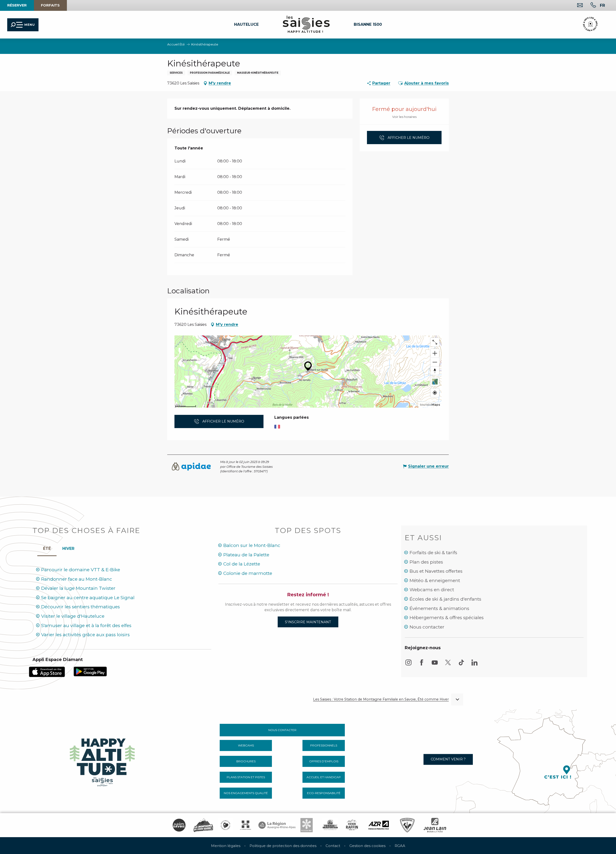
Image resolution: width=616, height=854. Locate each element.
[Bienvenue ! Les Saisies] (103, 761)
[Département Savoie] (245, 825)
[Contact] (576, 5)
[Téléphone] (589, 5)
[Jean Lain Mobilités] (435, 825)
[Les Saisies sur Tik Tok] (461, 664)
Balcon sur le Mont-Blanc (251, 545)
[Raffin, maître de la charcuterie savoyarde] (352, 825)
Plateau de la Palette (246, 555)
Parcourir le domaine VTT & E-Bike (80, 569)
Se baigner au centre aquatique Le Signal (88, 597)
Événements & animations (439, 608)
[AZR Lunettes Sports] (378, 825)
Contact (333, 845)
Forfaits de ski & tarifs (433, 552)
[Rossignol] (407, 825)
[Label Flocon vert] (306, 825)
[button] (602, 5)
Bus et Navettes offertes (436, 571)
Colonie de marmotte (247, 573)
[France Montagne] (203, 825)
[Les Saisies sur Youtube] (434, 664)
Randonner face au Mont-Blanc (76, 579)
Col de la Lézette (241, 564)
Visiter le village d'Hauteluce (72, 616)
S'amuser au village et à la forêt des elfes (86, 625)
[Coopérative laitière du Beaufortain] (330, 825)
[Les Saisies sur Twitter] (448, 664)
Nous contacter (427, 627)
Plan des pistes (426, 562)
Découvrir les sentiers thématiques (80, 607)
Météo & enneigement (435, 580)
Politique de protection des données (283, 845)
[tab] (68, 547)
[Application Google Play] (90, 671)
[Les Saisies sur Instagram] (408, 664)
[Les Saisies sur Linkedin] (474, 664)
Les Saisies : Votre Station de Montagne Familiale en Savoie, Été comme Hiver (381, 699)
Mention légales (225, 845)
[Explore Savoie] (179, 825)
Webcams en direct (432, 589)
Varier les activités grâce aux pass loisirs (85, 634)
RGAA (400, 845)
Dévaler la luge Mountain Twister (78, 588)
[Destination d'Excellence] (225, 825)
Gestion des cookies (367, 845)
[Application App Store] (47, 671)
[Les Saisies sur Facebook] (421, 664)
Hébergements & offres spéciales (447, 617)
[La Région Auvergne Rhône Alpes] (276, 825)
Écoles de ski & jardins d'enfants (445, 599)
